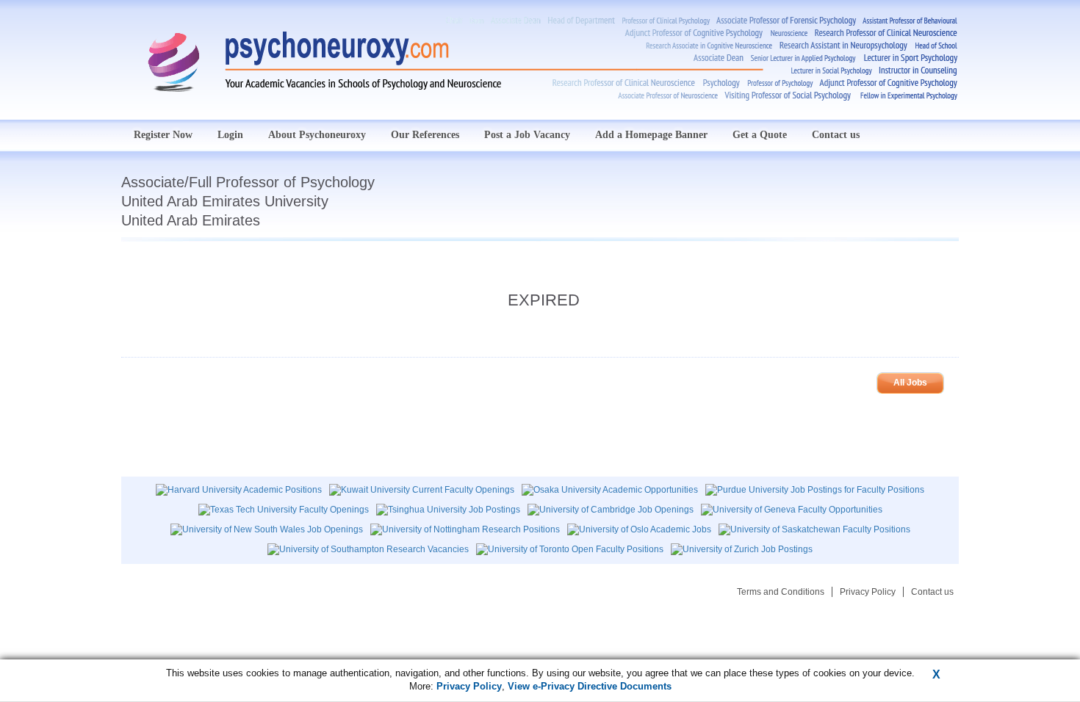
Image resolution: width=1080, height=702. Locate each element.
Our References (425, 134)
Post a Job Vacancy (527, 134)
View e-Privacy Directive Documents (590, 686)
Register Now (163, 134)
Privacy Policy (868, 592)
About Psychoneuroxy (317, 134)
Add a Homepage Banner (651, 134)
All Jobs (910, 382)
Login (230, 134)
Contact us (836, 134)
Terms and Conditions (780, 592)
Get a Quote (759, 134)
